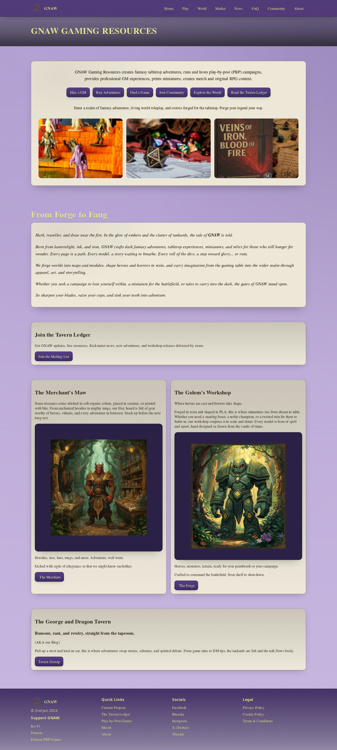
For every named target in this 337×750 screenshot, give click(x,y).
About (299, 8)
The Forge (187, 585)
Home (169, 8)
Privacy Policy (254, 707)
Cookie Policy (253, 714)
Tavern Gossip (49, 661)
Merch (106, 727)
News (238, 8)
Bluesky (178, 714)
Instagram (179, 720)
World (202, 8)
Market (220, 8)
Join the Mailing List (53, 356)
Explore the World (207, 92)
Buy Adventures (108, 92)
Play (185, 8)
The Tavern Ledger (116, 714)
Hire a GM (78, 92)
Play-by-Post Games (117, 720)
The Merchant (49, 577)
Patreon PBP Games (46, 739)
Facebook (179, 707)
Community (276, 8)
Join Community (171, 92)
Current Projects (114, 707)
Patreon (36, 732)
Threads (178, 734)
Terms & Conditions (258, 720)
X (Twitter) (180, 727)
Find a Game (139, 92)
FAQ (255, 8)
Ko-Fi (35, 726)
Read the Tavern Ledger (249, 92)
